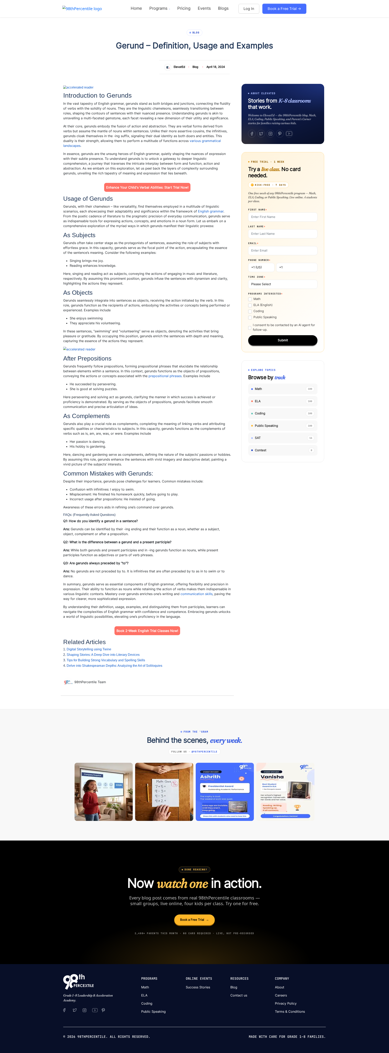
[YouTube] (289, 134)
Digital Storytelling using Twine (89, 649)
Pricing (183, 8)
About (279, 987)
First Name (257, 209)
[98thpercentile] (84, 1010)
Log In (249, 8)
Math (257, 299)
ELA (144, 995)
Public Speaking (265, 317)
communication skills (197, 594)
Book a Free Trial (194, 920)
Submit (283, 340)
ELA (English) (263, 305)
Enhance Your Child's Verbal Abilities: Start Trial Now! (147, 187)
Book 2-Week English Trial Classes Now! (147, 631)
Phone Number (259, 260)
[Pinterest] (280, 134)
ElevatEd (179, 66)
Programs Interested (265, 293)
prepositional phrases (164, 376)
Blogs (223, 8)
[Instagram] (270, 134)
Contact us (238, 995)
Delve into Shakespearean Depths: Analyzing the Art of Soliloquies (114, 665)
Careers (281, 995)
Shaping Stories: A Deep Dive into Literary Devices (103, 654)
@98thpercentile (205, 751)
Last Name (256, 226)
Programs (159, 8)
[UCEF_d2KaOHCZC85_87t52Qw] (95, 1010)
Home (136, 8)
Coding (258, 311)
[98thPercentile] (82, 8)
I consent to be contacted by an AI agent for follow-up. (284, 327)
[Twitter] (261, 134)
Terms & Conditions (290, 1011)
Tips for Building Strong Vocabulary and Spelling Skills (106, 660)
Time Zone (256, 276)
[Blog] (68, 682)
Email (253, 243)
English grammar (210, 211)
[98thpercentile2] (64, 1010)
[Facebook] (252, 134)
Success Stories (198, 987)
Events (204, 8)
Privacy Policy (286, 1003)
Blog (195, 66)
